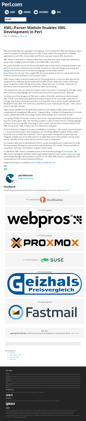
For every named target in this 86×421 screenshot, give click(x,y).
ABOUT (12, 12)
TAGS (57, 12)
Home (7, 373)
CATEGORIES (43, 12)
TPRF (27, 199)
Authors (8, 378)
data (5, 169)
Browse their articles (25, 178)
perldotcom (22, 36)
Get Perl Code (14, 357)
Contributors (9, 384)
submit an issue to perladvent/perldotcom (25, 392)
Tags (7, 382)
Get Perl (12, 353)
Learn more (75, 333)
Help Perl (12, 359)
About (7, 375)
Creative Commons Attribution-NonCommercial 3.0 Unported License (40, 400)
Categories (8, 380)
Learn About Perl (15, 355)
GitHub (67, 190)
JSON (7, 386)
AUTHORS (26, 12)
